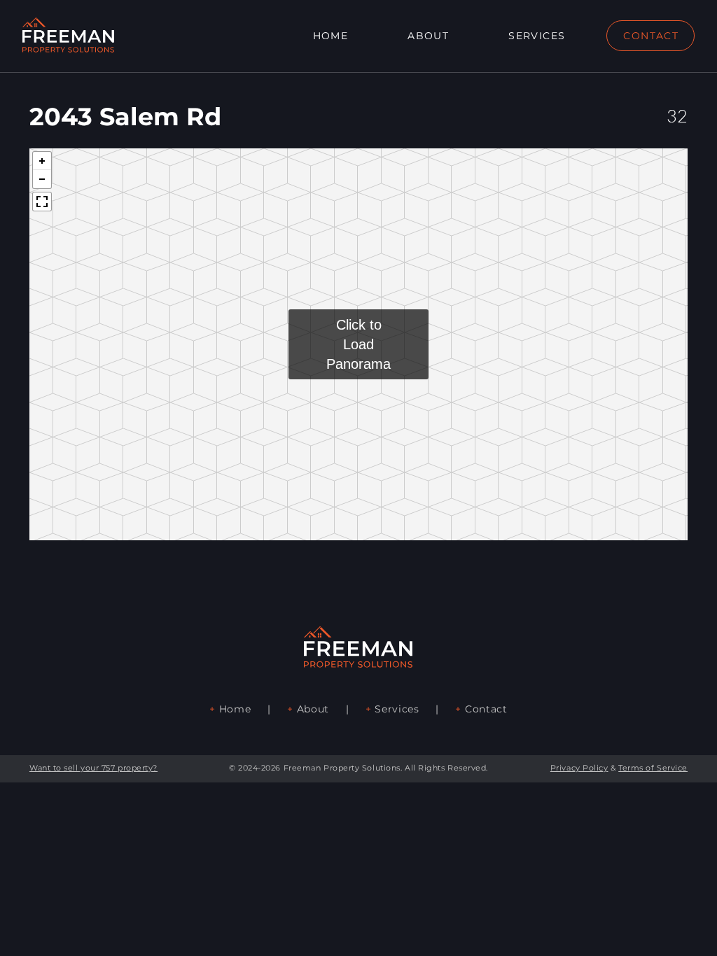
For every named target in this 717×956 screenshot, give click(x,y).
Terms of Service (653, 768)
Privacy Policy (579, 768)
